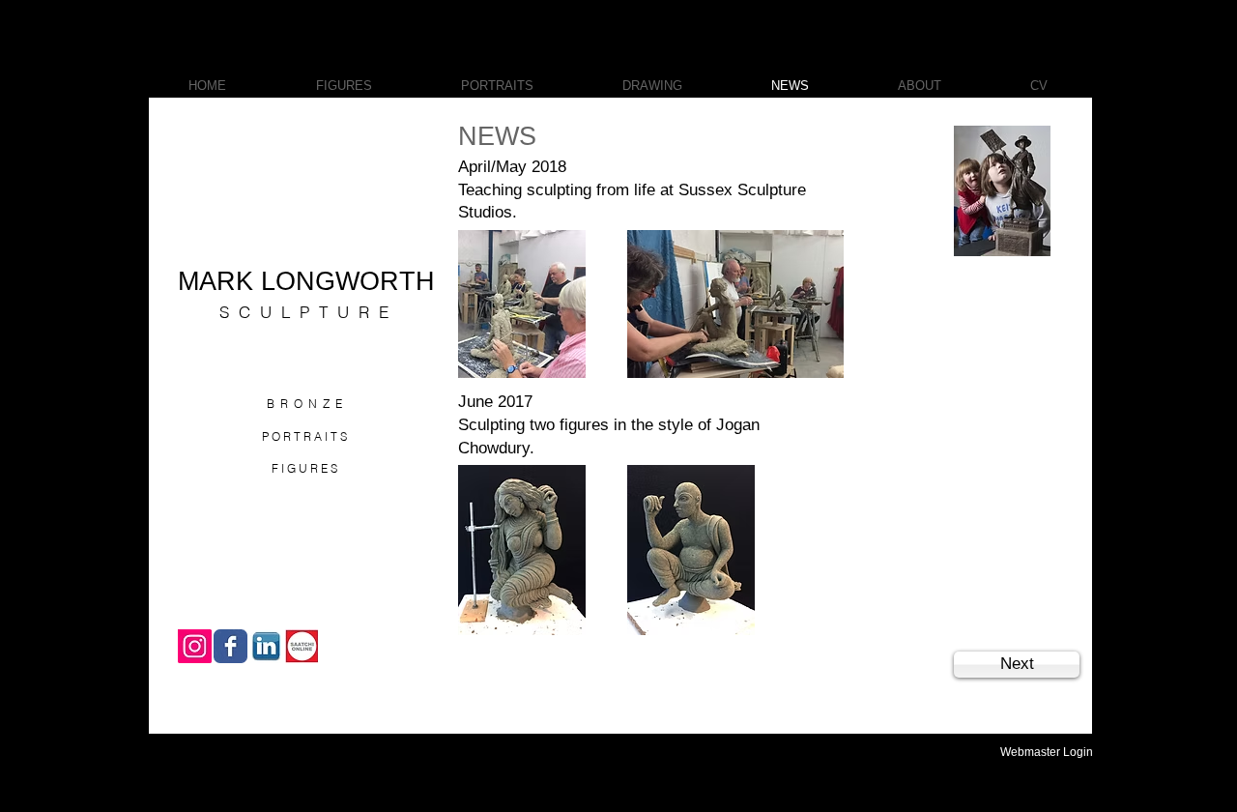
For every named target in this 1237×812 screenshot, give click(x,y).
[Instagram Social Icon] (195, 646)
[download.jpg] (266, 646)
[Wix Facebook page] (230, 646)
